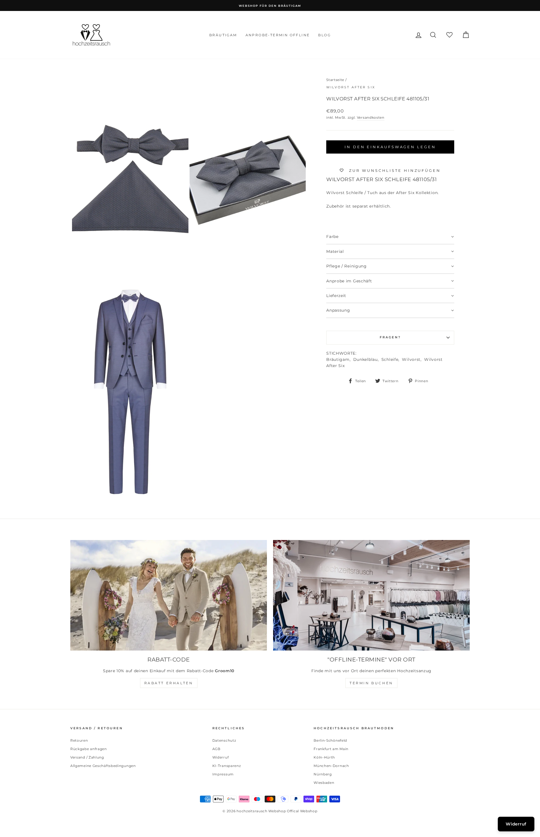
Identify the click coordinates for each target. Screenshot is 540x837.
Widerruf (220, 757)
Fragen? (390, 337)
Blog (324, 35)
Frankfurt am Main (331, 749)
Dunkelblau (365, 359)
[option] (270, 5)
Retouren (79, 740)
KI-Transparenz (226, 766)
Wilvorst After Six (350, 87)
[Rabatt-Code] (168, 595)
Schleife (390, 359)
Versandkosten (370, 117)
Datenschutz (224, 740)
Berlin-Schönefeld (330, 740)
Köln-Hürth (324, 757)
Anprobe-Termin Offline (278, 35)
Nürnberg (323, 774)
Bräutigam (223, 35)
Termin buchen (371, 683)
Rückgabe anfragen (88, 749)
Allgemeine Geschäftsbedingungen (103, 766)
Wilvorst (411, 359)
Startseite (335, 80)
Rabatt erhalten (168, 683)
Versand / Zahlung (87, 757)
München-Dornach (331, 766)
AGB (216, 749)
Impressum (223, 774)
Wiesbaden (324, 782)
